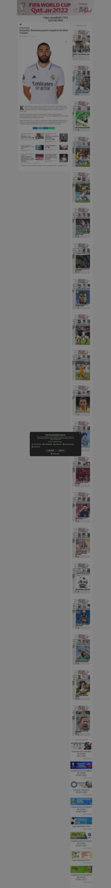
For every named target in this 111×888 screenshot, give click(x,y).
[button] (55, 441)
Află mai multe (58, 439)
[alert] (55, 444)
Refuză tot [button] (61, 450)
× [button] (79, 433)
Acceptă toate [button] (50, 450)
